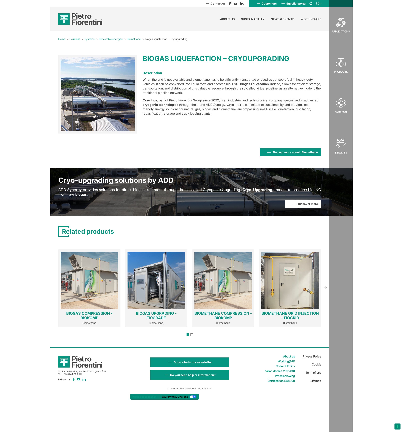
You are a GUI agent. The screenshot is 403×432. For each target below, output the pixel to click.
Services (341, 152)
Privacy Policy (312, 356)
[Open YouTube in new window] (235, 3)
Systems (89, 39)
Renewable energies (110, 39)
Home (61, 39)
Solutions (75, 39)
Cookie (316, 364)
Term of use (313, 372)
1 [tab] (188, 334)
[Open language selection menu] (318, 3)
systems (341, 112)
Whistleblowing (285, 376)
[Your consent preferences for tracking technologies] (397, 426)
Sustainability (252, 19)
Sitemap (315, 380)
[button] (189, 362)
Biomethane (134, 39)
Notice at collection (144, 396)
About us (227, 19)
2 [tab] (192, 335)
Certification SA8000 (281, 380)
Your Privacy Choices (175, 396)
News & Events (282, 19)
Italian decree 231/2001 (280, 371)
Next (325, 288)
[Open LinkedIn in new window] (242, 3)
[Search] (311, 3)
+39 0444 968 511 (72, 374)
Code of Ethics (285, 366)
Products (341, 71)
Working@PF (311, 19)
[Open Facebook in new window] (230, 3)
